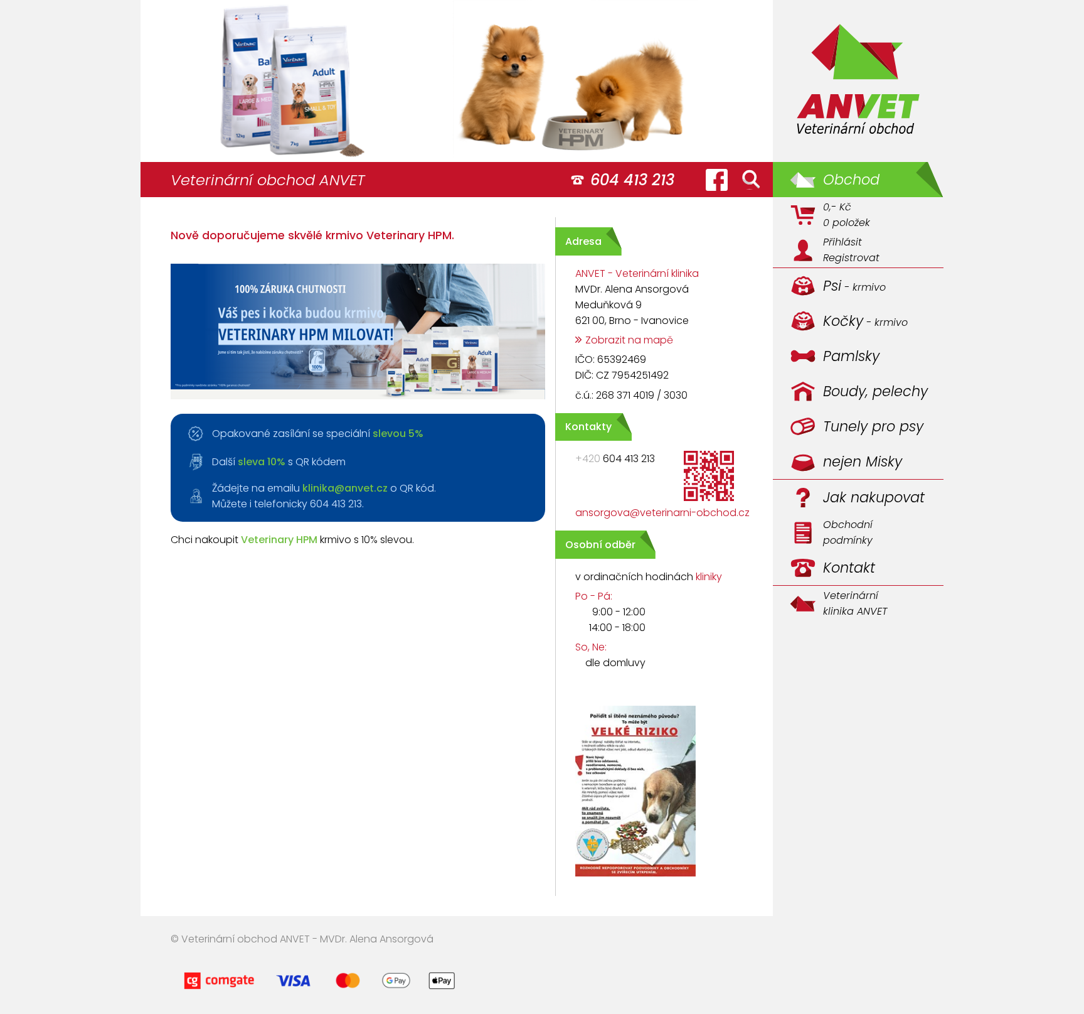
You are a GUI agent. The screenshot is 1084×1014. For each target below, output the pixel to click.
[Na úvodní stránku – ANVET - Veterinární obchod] (858, 81)
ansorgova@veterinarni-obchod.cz (662, 512)
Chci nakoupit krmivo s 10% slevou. (292, 539)
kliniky (709, 576)
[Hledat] (751, 180)
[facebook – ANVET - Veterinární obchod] (716, 179)
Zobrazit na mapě (629, 340)
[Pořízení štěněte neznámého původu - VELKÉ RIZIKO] (625, 878)
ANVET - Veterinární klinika (637, 273)
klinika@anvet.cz (345, 488)
